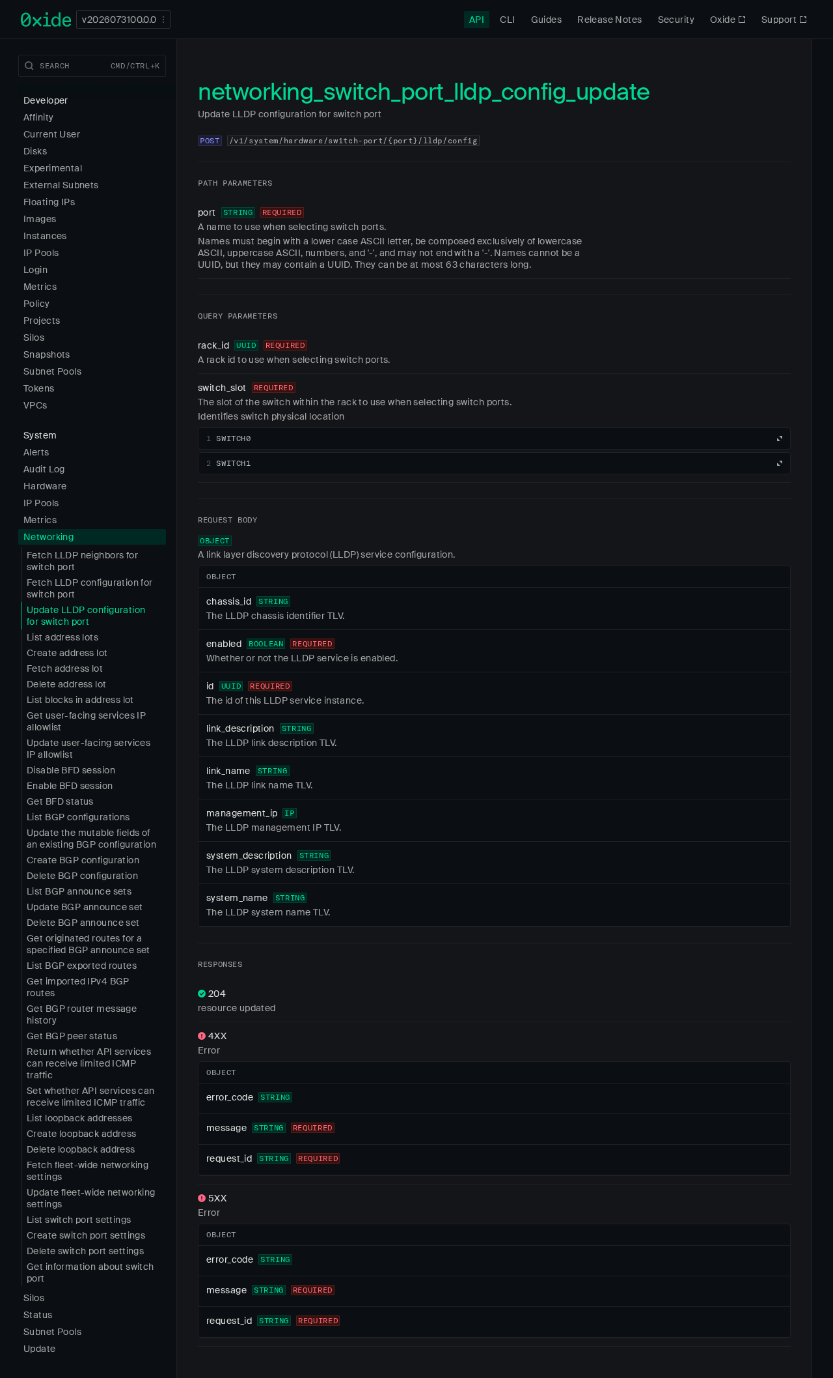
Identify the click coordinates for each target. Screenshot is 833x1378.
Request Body (228, 519)
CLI (507, 19)
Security (676, 19)
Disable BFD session (71, 770)
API (476, 19)
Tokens (39, 388)
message (226, 1128)
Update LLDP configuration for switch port (86, 615)
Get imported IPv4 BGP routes (78, 987)
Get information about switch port (90, 1272)
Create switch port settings (86, 1235)
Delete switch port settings (85, 1251)
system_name (237, 898)
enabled (223, 644)
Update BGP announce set (85, 907)
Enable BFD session (70, 786)
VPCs (35, 405)
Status (38, 1315)
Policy (36, 303)
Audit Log (44, 469)
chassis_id (228, 601)
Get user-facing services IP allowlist (86, 721)
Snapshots (46, 354)
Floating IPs (49, 202)
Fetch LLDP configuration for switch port (90, 588)
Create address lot (67, 653)
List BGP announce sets (79, 891)
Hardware (44, 486)
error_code (229, 1097)
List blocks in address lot (80, 700)
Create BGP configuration (83, 860)
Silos (33, 337)
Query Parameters (237, 316)
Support (779, 19)
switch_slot (222, 388)
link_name (228, 771)
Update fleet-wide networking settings (91, 1198)
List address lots (62, 637)
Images (40, 219)
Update (39, 1349)
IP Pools (41, 253)
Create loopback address (82, 1134)
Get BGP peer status (72, 1036)
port (207, 212)
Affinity (38, 117)
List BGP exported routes (82, 965)
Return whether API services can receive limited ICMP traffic (89, 1063)
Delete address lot (67, 684)
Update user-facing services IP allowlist (88, 748)
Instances (45, 236)
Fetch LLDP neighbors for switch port (82, 561)
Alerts (36, 452)
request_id (229, 1158)
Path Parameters (235, 183)
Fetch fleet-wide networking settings (87, 1171)
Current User (51, 134)
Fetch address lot (65, 668)
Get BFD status (60, 801)
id (210, 686)
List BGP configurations (78, 817)
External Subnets (61, 185)
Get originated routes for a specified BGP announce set (88, 944)
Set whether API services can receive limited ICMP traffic (91, 1096)
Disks (35, 151)
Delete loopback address (81, 1149)
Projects (41, 320)
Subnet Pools (52, 371)
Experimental (52, 168)
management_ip (241, 813)
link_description (240, 728)
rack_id (213, 345)
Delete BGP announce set (83, 922)
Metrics (40, 287)
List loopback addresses (80, 1118)
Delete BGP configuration (82, 876)
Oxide (722, 19)
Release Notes (609, 19)
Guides (546, 19)
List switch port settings (79, 1220)
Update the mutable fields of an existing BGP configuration (91, 838)
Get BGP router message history (82, 1014)
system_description (249, 855)
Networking (48, 537)
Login (35, 270)
